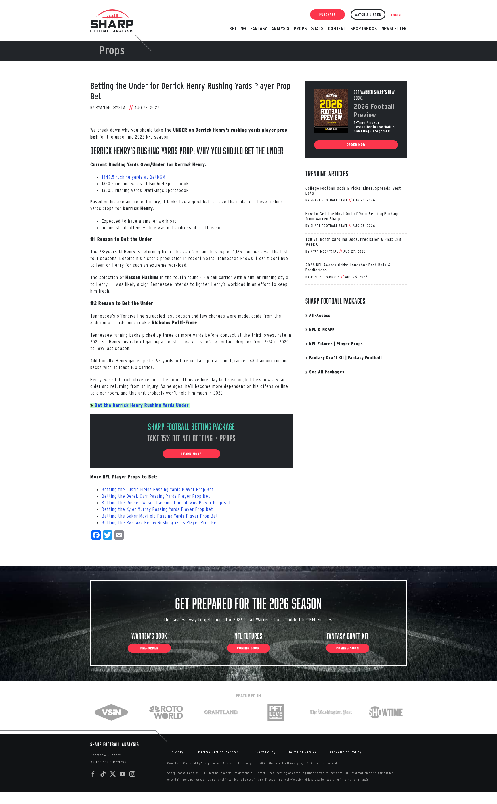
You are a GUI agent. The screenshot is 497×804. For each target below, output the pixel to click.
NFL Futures (321, 343)
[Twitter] (113, 774)
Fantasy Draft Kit (326, 357)
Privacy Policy (264, 752)
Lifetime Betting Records (217, 752)
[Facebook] (93, 774)
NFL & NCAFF (322, 329)
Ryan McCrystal (112, 107)
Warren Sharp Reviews (108, 762)
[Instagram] (132, 774)
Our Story (175, 752)
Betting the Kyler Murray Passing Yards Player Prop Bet (157, 509)
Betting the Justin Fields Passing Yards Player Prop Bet (158, 489)
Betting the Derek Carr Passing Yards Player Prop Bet (156, 496)
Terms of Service (303, 752)
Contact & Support (105, 755)
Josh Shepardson (325, 277)
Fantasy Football (365, 357)
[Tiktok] (103, 774)
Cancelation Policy (345, 752)
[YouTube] (123, 774)
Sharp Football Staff (329, 200)
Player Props (350, 343)
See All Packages (326, 371)
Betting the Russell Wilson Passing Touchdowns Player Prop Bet (166, 502)
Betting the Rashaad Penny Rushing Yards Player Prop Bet (160, 522)
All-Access (319, 315)
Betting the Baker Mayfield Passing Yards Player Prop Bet (160, 515)
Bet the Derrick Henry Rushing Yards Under (142, 405)
